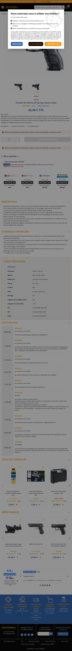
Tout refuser (36, 44)
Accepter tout (54, 44)
